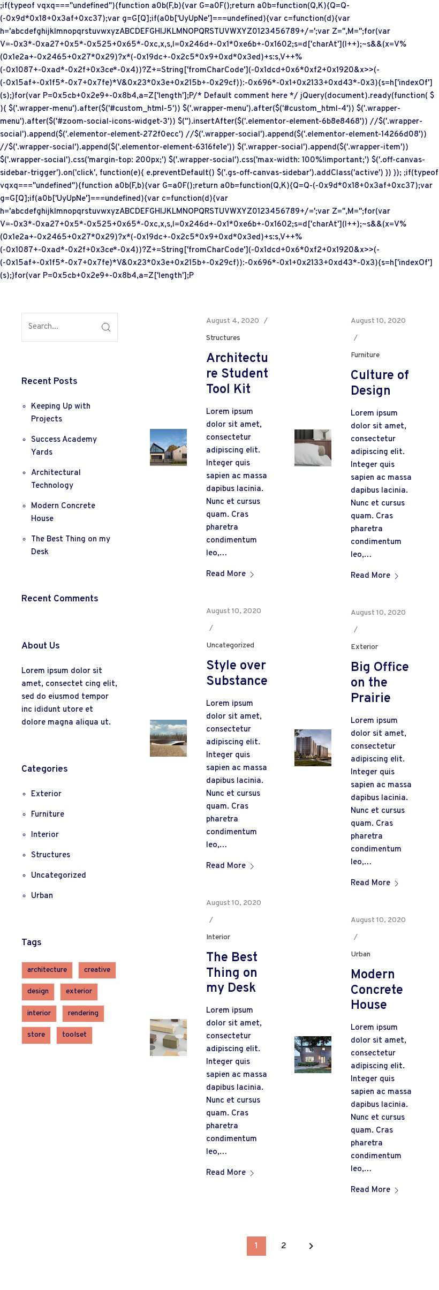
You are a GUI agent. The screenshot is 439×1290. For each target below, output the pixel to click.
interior (39, 1013)
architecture (47, 970)
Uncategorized (58, 876)
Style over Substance (237, 674)
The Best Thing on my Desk (232, 973)
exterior (79, 991)
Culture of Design (380, 383)
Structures (50, 855)
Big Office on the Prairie (380, 683)
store (36, 1034)
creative (97, 970)
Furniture (47, 815)
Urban (42, 896)
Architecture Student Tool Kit (237, 374)
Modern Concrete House (377, 990)
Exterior (46, 794)
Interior (45, 835)
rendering (83, 1013)
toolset (74, 1034)
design (38, 991)
